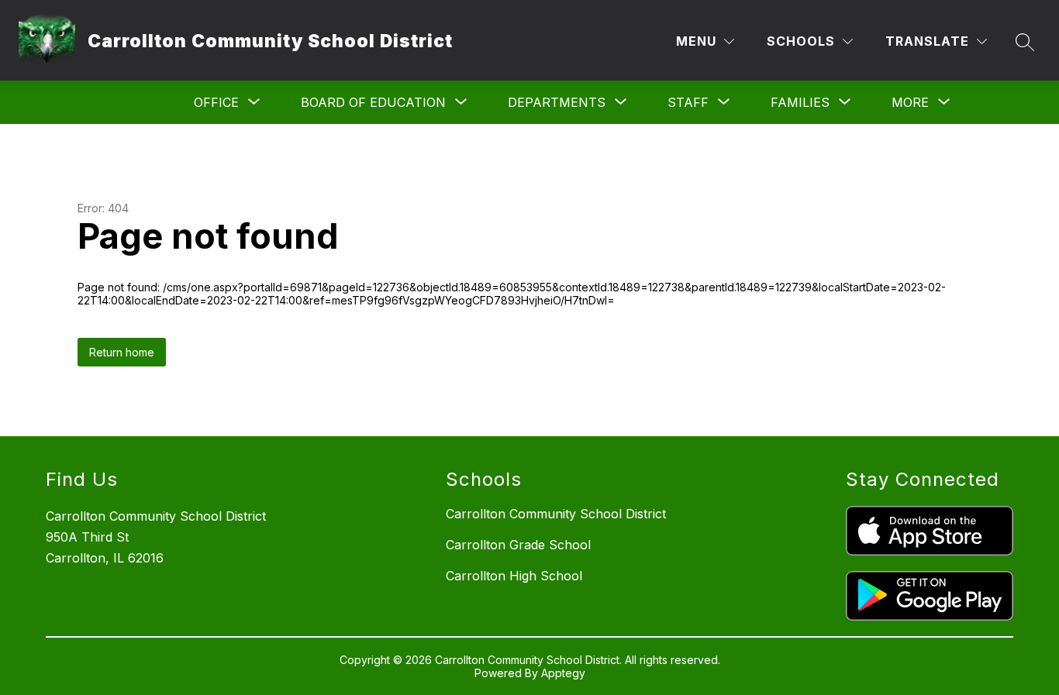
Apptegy (563, 673)
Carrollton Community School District (556, 513)
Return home (121, 352)
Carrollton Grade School (518, 544)
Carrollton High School (514, 575)
